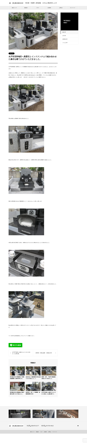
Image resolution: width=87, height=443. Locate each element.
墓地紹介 (26, 7)
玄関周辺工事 (64, 39)
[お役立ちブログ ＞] (67, 417)
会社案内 (49, 7)
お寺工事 (64, 35)
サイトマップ (72, 7)
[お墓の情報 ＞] (43, 417)
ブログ (37, 7)
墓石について (14, 7)
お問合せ (61, 7)
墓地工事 (64, 32)
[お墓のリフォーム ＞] (20, 417)
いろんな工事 (64, 42)
